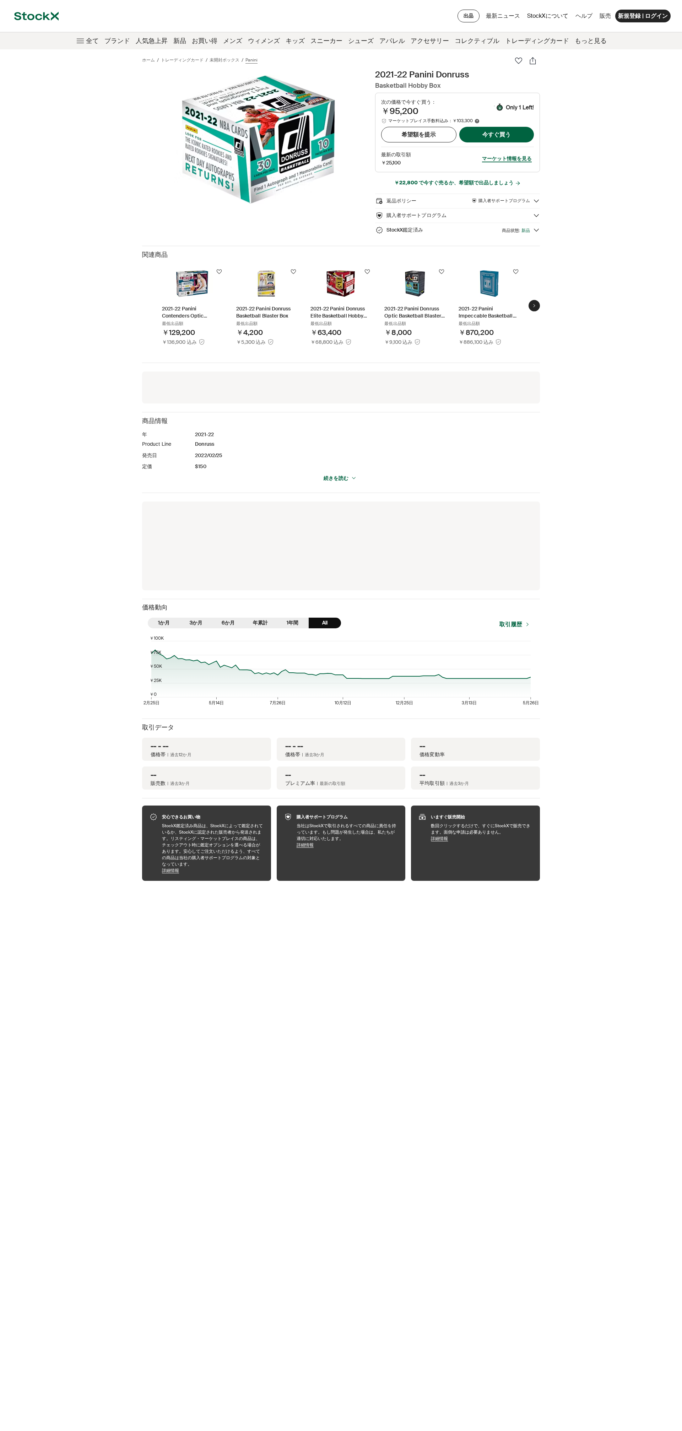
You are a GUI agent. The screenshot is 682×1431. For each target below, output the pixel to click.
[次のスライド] (534, 305)
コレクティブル (477, 41)
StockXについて (549, 17)
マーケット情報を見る (507, 158)
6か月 (228, 622)
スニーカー (326, 41)
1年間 (292, 622)
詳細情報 (213, 870)
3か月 (196, 622)
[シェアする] (533, 61)
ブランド (117, 41)
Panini (251, 60)
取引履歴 (510, 624)
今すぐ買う (496, 134)
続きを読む (336, 478)
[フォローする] (219, 272)
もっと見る (591, 41)
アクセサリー (430, 41)
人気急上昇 (152, 41)
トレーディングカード (537, 41)
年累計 (260, 622)
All (325, 622)
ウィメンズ (264, 41)
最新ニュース (503, 16)
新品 (179, 41)
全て (92, 41)
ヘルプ (583, 16)
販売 (605, 16)
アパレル (392, 41)
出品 (468, 15)
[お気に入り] (519, 61)
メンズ (232, 41)
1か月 (164, 622)
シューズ (361, 41)
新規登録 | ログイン (643, 16)
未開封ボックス (224, 60)
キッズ (295, 41)
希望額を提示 (419, 134)
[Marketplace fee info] (477, 121)
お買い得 (204, 41)
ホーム (148, 60)
